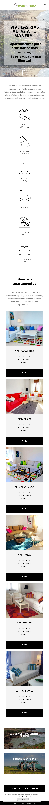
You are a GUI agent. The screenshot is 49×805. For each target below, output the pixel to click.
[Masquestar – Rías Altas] (24, 5)
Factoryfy (28, 803)
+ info (24, 373)
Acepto (23, 799)
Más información (27, 797)
